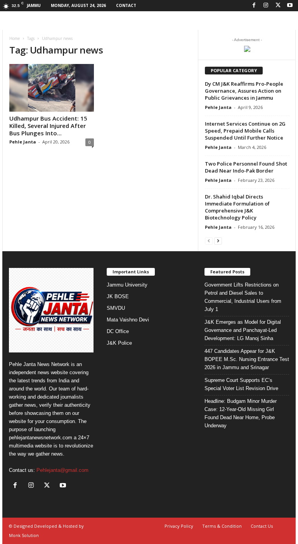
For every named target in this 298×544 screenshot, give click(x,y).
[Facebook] (253, 5)
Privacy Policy (179, 526)
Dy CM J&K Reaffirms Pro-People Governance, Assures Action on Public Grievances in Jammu (244, 90)
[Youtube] (290, 5)
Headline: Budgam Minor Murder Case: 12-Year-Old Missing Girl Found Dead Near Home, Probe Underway (240, 413)
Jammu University (127, 285)
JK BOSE (118, 296)
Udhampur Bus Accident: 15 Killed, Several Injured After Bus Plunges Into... (48, 125)
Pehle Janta (22, 142)
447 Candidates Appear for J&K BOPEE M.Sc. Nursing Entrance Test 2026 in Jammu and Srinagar (246, 359)
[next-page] (218, 241)
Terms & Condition (222, 526)
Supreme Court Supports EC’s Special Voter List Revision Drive (241, 384)
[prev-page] (209, 241)
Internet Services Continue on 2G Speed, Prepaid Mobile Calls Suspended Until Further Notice (245, 130)
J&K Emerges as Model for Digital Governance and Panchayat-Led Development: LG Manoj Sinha (242, 330)
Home (14, 38)
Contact (126, 5)
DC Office (118, 331)
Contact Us (262, 526)
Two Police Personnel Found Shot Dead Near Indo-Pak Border (246, 167)
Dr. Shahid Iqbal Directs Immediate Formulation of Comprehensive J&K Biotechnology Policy (237, 207)
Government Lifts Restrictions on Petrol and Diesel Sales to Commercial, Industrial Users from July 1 (242, 297)
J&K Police (119, 343)
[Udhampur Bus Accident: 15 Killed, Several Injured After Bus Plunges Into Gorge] (51, 88)
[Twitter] (277, 5)
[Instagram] (265, 5)
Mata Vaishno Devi (128, 320)
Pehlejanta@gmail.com (62, 470)
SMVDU (116, 308)
